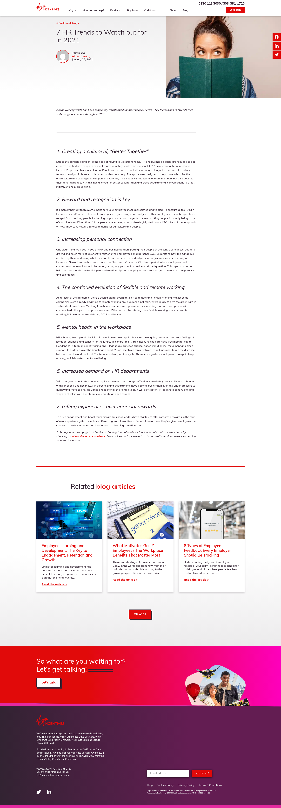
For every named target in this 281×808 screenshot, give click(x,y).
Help (150, 785)
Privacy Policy (186, 785)
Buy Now (132, 10)
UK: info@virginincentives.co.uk (52, 772)
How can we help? (93, 10)
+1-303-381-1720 (62, 769)
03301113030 (43, 769)
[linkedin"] (49, 793)
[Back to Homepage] (47, 10)
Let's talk (48, 682)
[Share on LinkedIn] (277, 46)
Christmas (150, 10)
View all (140, 614)
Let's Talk (235, 10)
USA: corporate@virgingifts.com (52, 775)
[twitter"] (39, 793)
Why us (72, 10)
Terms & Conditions (210, 785)
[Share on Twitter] (277, 55)
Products (115, 10)
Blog (185, 10)
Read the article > (69, 546)
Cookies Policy (165, 785)
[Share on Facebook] (277, 37)
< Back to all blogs (67, 23)
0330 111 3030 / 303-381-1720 (222, 3)
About (173, 10)
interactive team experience (88, 436)
